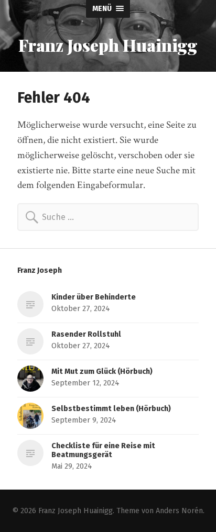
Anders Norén (179, 510)
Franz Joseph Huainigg (108, 45)
